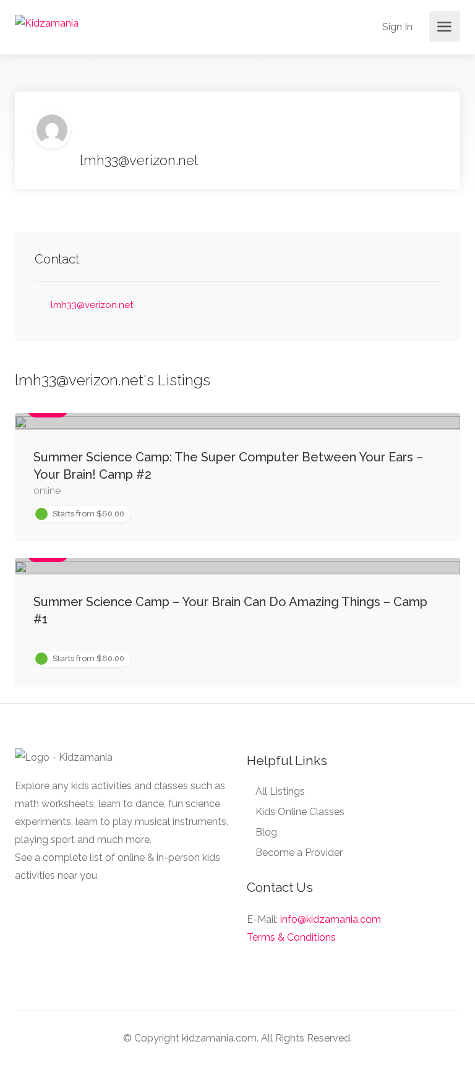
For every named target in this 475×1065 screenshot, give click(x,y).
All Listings (280, 791)
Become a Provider (299, 852)
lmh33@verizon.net (92, 304)
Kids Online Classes (299, 812)
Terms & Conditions (291, 937)
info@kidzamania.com (330, 919)
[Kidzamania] (47, 22)
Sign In (396, 27)
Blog (266, 832)
